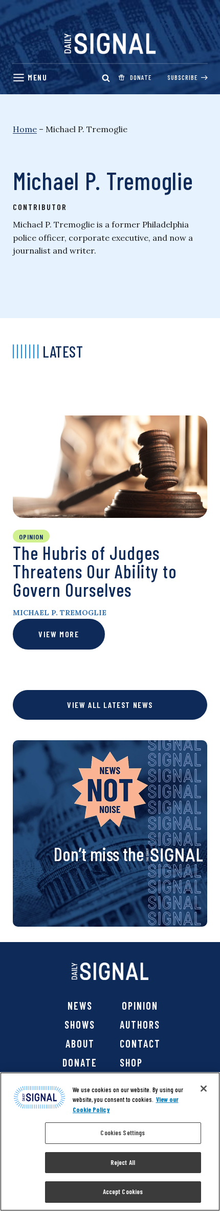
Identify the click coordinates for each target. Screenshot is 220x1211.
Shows (79, 1024)
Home (25, 129)
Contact (140, 1043)
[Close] (203, 1088)
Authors (140, 1024)
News (80, 1005)
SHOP (131, 1062)
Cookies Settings (122, 1133)
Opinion (140, 1005)
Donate (79, 1062)
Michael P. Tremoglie (59, 612)
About (80, 1043)
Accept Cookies (123, 1191)
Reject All (123, 1162)
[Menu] (29, 77)
